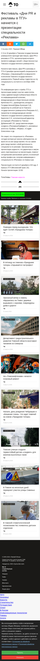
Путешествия (6, 605)
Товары (3, 615)
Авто (2, 595)
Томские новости (18, 177)
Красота (3, 600)
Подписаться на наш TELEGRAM (13, 194)
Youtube (4, 580)
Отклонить (20, 657)
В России (4, 610)
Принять (20, 653)
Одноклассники (6, 586)
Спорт (2, 608)
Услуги (3, 618)
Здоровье (4, 597)
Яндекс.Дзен (6, 589)
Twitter (4, 577)
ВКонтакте (5, 583)
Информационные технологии (13, 613)
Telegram (5, 574)
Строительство (6, 602)
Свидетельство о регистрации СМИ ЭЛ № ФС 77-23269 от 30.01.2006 (13, 560)
